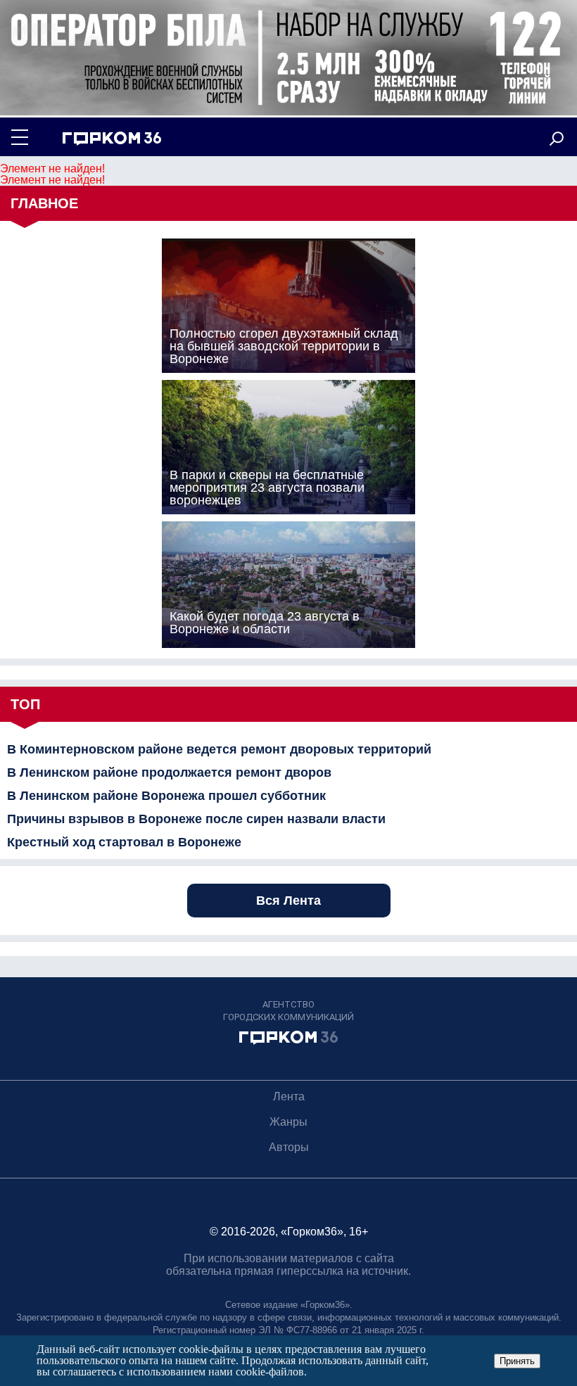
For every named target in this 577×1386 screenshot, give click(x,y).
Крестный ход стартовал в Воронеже (124, 842)
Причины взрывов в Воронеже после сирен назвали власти (196, 819)
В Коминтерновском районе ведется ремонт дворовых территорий (219, 749)
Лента (289, 1096)
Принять (517, 1361)
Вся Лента (288, 901)
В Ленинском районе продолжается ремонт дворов (169, 772)
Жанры (288, 1122)
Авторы (289, 1147)
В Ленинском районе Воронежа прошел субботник (166, 795)
